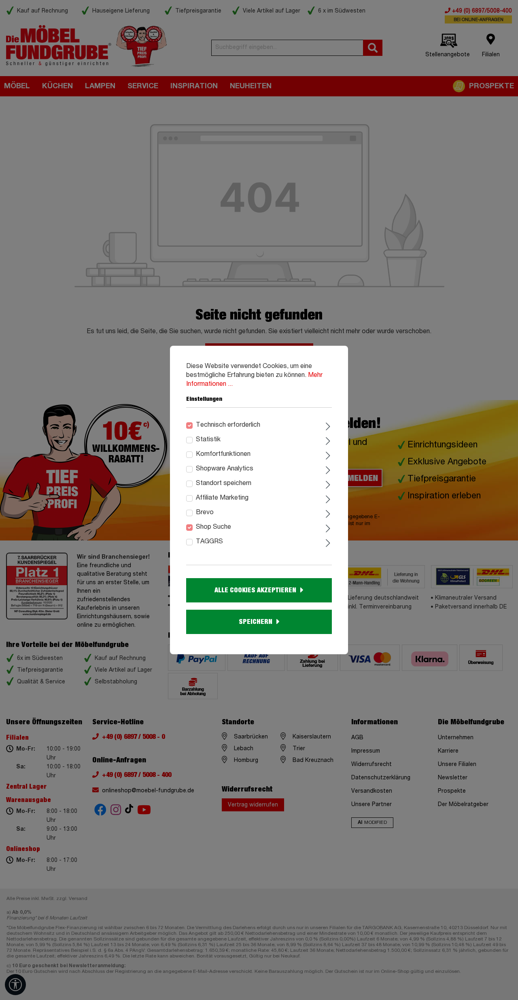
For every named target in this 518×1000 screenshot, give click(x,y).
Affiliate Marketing (222, 498)
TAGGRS (209, 541)
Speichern (255, 622)
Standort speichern (223, 483)
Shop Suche (213, 527)
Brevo (205, 512)
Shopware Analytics (224, 469)
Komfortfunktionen (223, 454)
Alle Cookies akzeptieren (255, 590)
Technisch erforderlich (228, 425)
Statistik (208, 439)
